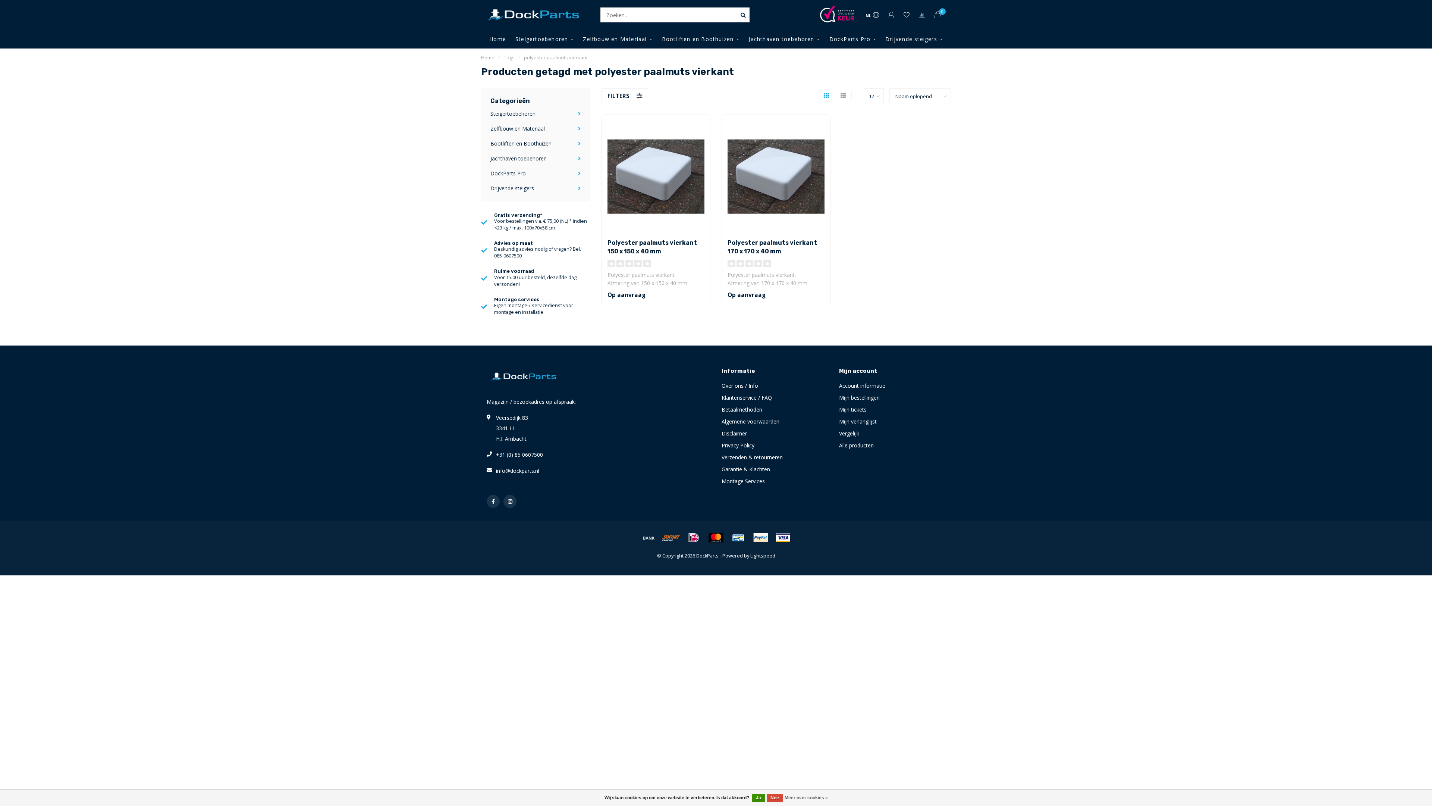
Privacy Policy (738, 445)
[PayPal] (760, 537)
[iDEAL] (693, 537)
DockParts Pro (850, 39)
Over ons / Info (740, 385)
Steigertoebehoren (541, 39)
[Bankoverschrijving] (649, 537)
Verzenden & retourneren (752, 457)
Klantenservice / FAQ (747, 397)
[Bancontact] (738, 537)
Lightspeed (762, 556)
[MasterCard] (716, 537)
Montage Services (743, 481)
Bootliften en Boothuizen (698, 39)
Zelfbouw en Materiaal (615, 39)
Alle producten (856, 445)
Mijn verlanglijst (858, 421)
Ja (758, 797)
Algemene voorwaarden (750, 421)
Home (497, 39)
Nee (774, 797)
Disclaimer (734, 433)
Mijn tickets (853, 409)
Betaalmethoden (742, 409)
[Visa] (783, 537)
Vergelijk (849, 433)
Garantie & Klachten (746, 469)
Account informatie (862, 385)
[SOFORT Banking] (671, 537)
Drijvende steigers (911, 39)
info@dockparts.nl (517, 470)
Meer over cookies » (806, 797)
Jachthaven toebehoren (781, 39)
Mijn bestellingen (859, 397)
